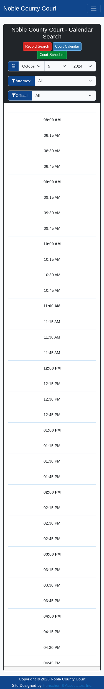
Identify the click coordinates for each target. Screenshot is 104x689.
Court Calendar (67, 46)
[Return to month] (13, 66)
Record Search (37, 46)
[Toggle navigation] (94, 8)
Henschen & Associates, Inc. (67, 685)
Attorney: (23, 81)
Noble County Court (29, 8)
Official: (22, 95)
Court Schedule (52, 55)
